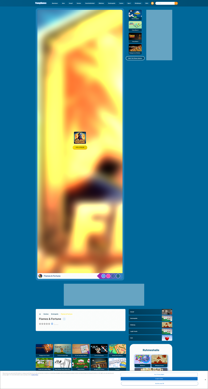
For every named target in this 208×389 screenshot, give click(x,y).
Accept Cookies (159, 378)
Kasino (121, 3)
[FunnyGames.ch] (40, 314)
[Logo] (41, 3)
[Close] (205, 380)
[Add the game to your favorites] (64, 318)
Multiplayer (138, 3)
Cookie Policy (34, 374)
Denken (79, 3)
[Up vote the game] (103, 276)
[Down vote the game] (108, 276)
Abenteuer (55, 3)
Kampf (71, 3)
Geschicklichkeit (89, 3)
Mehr (146, 3)
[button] (152, 3)
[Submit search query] (176, 3)
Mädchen (101, 3)
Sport (129, 3)
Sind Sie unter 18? (159, 383)
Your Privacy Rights (159, 374)
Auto (63, 3)
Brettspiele (54, 314)
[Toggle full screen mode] (118, 276)
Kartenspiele (111, 3)
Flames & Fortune (66, 314)
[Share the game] (113, 276)
